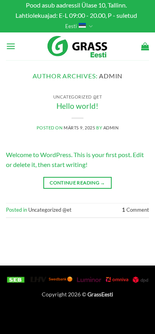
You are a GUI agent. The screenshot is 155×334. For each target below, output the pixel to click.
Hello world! (77, 105)
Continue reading (77, 183)
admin (110, 76)
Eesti (71, 26)
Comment (135, 210)
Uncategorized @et (77, 96)
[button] (10, 46)
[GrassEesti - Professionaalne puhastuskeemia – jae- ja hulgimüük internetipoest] (77, 46)
